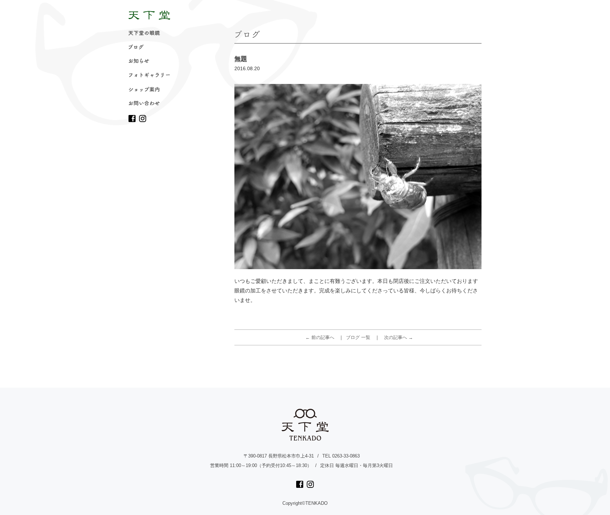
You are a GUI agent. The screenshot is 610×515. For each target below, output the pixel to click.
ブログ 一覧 (358, 337)
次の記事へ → (398, 337)
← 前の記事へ (319, 337)
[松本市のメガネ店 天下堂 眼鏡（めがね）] (149, 15)
